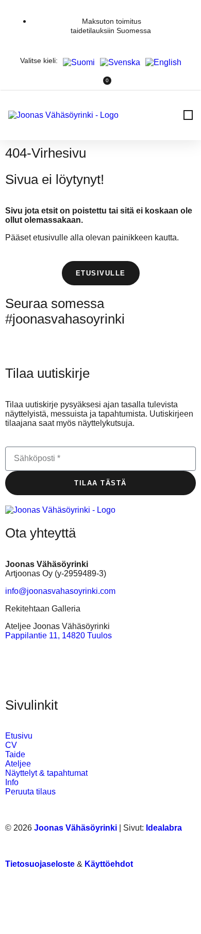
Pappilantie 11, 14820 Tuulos (58, 635)
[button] (188, 115)
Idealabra (164, 827)
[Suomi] (76, 62)
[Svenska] (117, 62)
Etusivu (18, 735)
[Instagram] (18, 340)
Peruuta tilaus (30, 791)
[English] (160, 62)
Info (12, 782)
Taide (15, 754)
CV (11, 745)
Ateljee (18, 763)
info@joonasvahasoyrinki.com (60, 591)
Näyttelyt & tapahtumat (46, 773)
